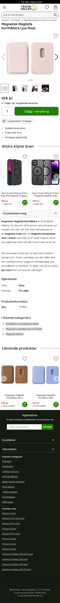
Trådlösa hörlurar (10, 471)
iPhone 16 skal (9, 528)
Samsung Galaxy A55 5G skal (16, 569)
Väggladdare (8, 497)
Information (9, 449)
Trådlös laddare (10, 492)
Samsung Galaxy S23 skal (15, 564)
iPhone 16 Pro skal (11, 523)
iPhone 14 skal (9, 544)
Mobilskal (6, 461)
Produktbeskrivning (14, 213)
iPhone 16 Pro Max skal (13, 518)
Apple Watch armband (13, 481)
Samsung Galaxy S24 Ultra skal (17, 554)
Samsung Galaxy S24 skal (15, 559)
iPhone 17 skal (9, 513)
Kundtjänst (8, 440)
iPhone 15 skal (9, 539)
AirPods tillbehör (10, 476)
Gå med (47, 427)
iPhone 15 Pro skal (11, 533)
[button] (57, 57)
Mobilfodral (7, 466)
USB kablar (7, 502)
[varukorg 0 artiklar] (55, 7)
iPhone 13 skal (9, 549)
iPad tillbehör (8, 486)
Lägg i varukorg (36, 111)
